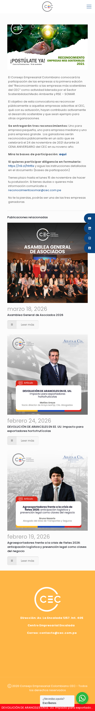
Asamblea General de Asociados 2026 (35, 315)
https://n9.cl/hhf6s (21, 166)
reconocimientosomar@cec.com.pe (34, 190)
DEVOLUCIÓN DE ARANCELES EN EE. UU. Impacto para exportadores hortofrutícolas (45, 429)
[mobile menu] (89, 6)
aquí (62, 154)
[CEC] (47, 6)
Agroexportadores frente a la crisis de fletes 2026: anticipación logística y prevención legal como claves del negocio (46, 547)
